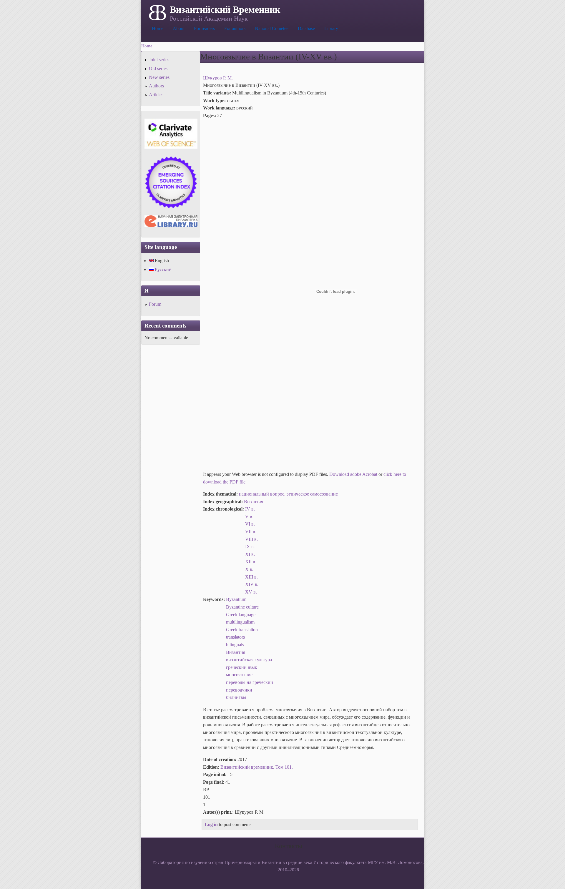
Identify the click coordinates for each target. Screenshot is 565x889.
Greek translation (242, 629)
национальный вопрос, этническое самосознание (288, 493)
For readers (204, 28)
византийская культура (249, 659)
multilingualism (240, 621)
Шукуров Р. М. (218, 77)
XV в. (251, 591)
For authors (234, 28)
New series (159, 77)
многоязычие (239, 674)
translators (235, 636)
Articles (156, 94)
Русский (163, 269)
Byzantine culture (242, 606)
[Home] (157, 12)
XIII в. (251, 576)
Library (331, 28)
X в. (249, 569)
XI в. (250, 554)
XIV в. (251, 584)
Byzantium (236, 599)
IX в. (250, 546)
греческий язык (241, 667)
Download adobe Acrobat (353, 474)
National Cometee (271, 28)
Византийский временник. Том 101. (256, 767)
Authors (156, 85)
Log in (211, 824)
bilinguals (235, 644)
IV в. (250, 508)
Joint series (159, 59)
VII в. (250, 531)
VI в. (250, 523)
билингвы (236, 697)
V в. (249, 516)
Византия (253, 501)
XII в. (250, 561)
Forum (155, 304)
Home (157, 28)
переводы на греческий (249, 682)
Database (306, 28)
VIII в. (251, 539)
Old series (158, 68)
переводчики (239, 689)
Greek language (240, 614)
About (179, 28)
